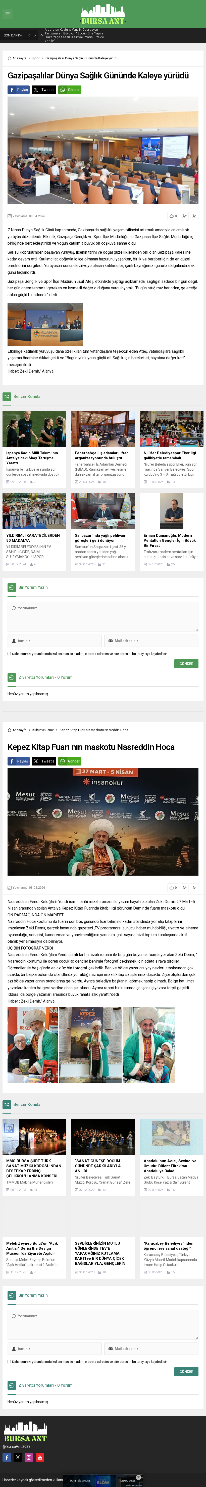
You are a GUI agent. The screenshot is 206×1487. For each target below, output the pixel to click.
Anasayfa (19, 53)
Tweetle (48, 85)
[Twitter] (18, 1452)
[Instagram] (29, 1452)
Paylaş (22, 85)
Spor (35, 53)
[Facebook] (7, 1452)
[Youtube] (40, 1452)
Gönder (74, 85)
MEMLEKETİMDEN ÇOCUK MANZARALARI (75, 33)
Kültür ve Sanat (43, 725)
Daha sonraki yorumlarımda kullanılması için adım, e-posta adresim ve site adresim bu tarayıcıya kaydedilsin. (90, 648)
